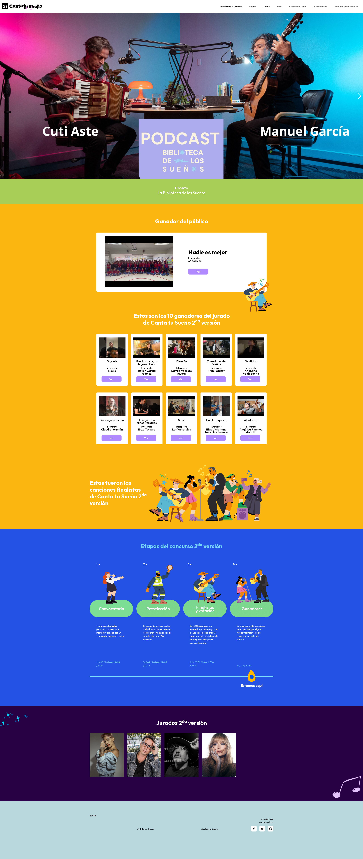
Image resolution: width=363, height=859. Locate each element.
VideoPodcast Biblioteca (346, 6)
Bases (279, 6)
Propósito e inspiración (231, 6)
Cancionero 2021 (297, 6)
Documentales (320, 6)
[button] (360, 96)
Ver (198, 271)
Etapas (252, 6)
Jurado (266, 6)
